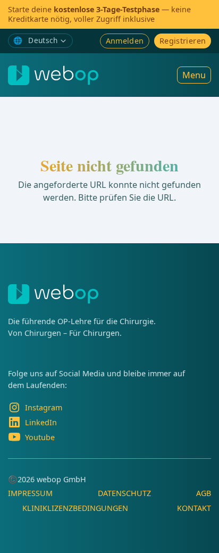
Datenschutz (124, 493)
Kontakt (194, 508)
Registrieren (182, 41)
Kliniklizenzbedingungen (75, 508)
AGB (203, 493)
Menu (194, 75)
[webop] (53, 75)
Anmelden (125, 41)
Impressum (30, 493)
